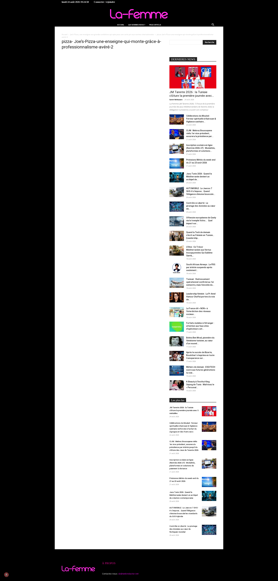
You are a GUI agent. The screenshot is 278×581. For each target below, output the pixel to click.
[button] (212, 25)
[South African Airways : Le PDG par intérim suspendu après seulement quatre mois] (176, 268)
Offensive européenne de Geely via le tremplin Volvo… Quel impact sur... (201, 220)
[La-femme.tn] (139, 14)
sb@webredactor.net (128, 573)
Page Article (155, 25)
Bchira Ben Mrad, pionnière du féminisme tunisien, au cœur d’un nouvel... (200, 341)
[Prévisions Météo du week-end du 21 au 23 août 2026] (176, 163)
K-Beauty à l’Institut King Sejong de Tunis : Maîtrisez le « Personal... (200, 384)
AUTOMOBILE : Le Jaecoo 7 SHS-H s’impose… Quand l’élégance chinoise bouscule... (200, 191)
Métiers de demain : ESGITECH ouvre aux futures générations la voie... (200, 370)
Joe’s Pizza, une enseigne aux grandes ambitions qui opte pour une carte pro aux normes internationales (112, 34)
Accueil (120, 25)
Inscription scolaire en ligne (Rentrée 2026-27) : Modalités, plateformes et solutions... (200, 148)
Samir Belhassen (175, 99)
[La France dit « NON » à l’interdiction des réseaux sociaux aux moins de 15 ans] (176, 312)
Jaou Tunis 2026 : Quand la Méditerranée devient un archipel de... (199, 177)
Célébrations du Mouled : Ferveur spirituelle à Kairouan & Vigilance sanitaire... (201, 119)
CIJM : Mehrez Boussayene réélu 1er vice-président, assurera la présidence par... (199, 133)
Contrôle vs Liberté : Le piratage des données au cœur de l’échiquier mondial (183, 529)
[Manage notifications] (6, 574)
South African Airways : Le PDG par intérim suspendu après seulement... (200, 267)
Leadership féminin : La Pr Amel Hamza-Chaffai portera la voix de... (201, 297)
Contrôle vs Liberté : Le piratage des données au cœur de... (200, 206)
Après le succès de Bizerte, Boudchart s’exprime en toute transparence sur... (200, 355)
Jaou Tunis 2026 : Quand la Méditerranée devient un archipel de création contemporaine (183, 495)
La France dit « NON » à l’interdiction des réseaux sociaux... (198, 311)
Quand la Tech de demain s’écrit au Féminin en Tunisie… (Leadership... (200, 235)
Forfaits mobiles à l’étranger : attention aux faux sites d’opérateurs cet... (200, 326)
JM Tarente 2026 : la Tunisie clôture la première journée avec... (191, 93)
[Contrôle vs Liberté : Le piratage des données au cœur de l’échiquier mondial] (176, 207)
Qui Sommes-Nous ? (136, 25)
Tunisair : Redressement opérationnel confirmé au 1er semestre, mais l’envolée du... (200, 282)
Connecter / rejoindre (104, 2)
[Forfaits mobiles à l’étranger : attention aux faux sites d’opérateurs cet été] (176, 327)
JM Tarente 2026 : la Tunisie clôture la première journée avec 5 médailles (184, 410)
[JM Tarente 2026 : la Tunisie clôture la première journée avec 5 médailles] (192, 76)
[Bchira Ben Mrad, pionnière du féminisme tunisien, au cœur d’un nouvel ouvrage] (176, 341)
